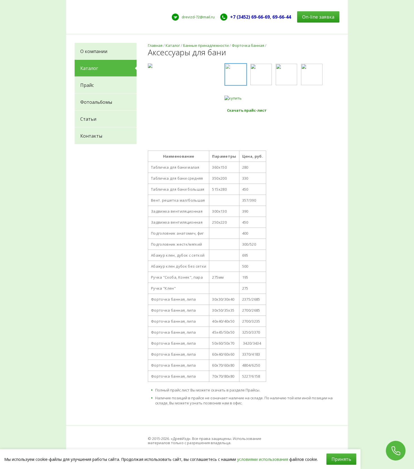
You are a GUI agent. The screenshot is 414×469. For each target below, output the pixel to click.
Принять (341, 459)
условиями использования (262, 459)
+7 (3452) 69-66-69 (250, 17)
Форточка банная (248, 45)
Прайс (87, 85)
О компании (93, 51)
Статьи (88, 119)
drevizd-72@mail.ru (198, 16)
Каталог (89, 68)
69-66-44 (281, 17)
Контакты (91, 136)
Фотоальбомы (96, 102)
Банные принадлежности (206, 45)
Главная (155, 45)
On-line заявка (318, 17)
